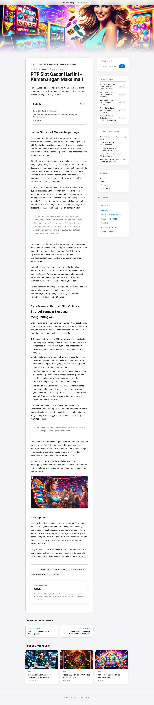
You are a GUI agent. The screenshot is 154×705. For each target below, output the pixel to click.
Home (33, 64)
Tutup (82, 104)
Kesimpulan (37, 121)
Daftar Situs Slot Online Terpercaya (45, 111)
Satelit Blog (68, 2)
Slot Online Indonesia (77, 569)
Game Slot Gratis (44, 569)
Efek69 (103, 231)
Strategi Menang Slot (39, 574)
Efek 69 (111, 231)
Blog (40, 64)
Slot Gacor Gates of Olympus (111, 215)
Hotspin (103, 219)
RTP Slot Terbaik (60, 569)
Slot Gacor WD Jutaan (108, 227)
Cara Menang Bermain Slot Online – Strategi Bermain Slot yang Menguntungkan (55, 116)
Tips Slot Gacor (56, 574)
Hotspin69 (104, 211)
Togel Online (105, 223)
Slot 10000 (113, 219)
